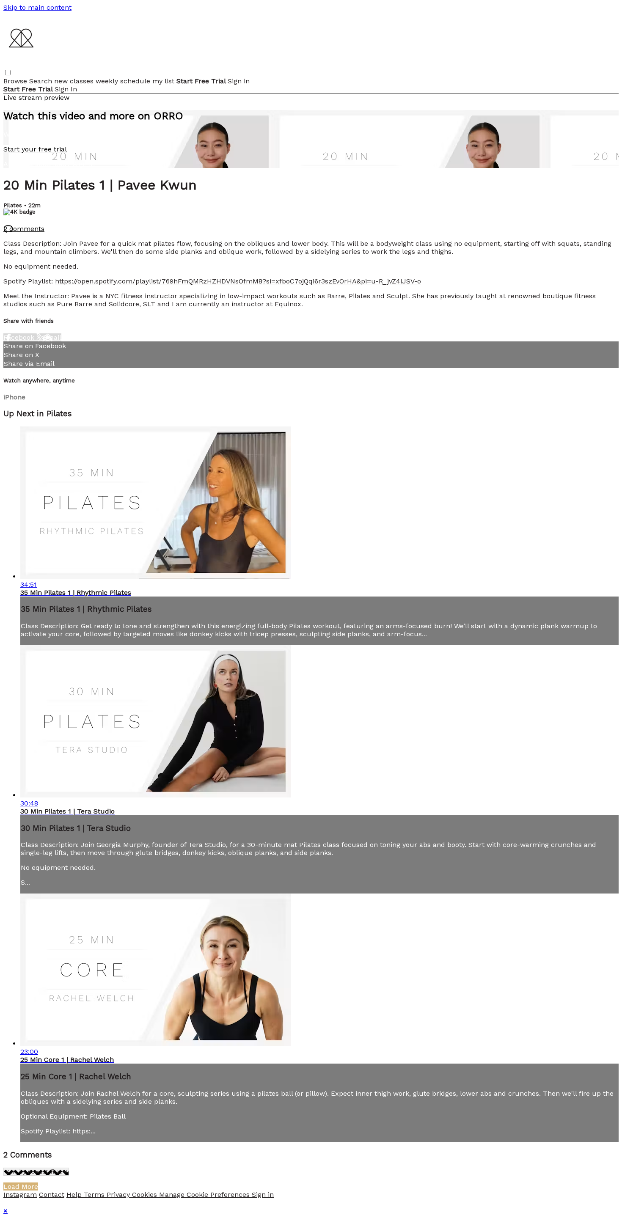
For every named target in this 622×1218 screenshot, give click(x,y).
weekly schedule (123, 81)
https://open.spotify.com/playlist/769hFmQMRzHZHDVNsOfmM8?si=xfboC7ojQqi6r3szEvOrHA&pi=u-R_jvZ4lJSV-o (238, 281)
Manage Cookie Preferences (205, 1195)
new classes (74, 81)
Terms (95, 1195)
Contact (51, 1195)
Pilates (13, 205)
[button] (8, 72)
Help (75, 1195)
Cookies (145, 1195)
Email (52, 337)
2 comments (23, 229)
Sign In (66, 89)
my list (163, 81)
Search (41, 81)
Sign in (239, 81)
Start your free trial (35, 149)
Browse (16, 81)
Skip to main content (37, 7)
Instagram (20, 1195)
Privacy (119, 1195)
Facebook (19, 337)
